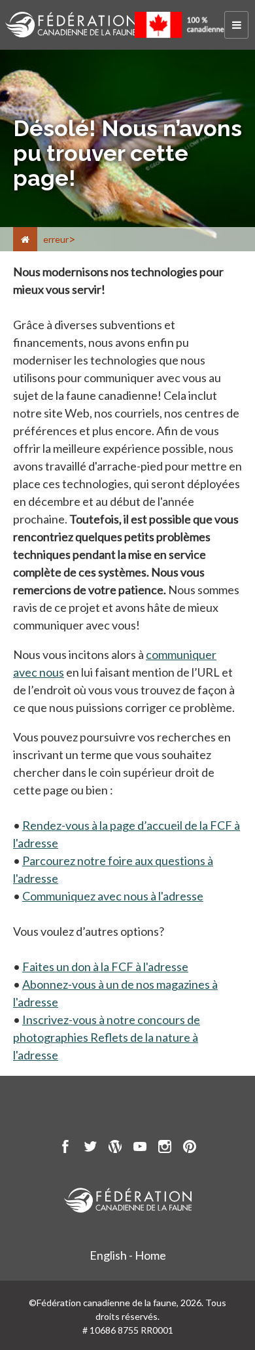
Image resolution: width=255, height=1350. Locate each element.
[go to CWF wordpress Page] (115, 1148)
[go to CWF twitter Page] (90, 1148)
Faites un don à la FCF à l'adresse (105, 966)
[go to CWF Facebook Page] (65, 1148)
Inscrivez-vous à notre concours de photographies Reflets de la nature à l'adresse (106, 1037)
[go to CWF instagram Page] (164, 1148)
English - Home (128, 1255)
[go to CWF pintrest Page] (189, 1148)
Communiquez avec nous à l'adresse (112, 896)
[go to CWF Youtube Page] (139, 1148)
